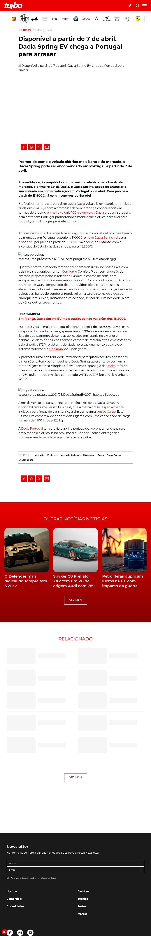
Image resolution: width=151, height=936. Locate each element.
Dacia (81, 203)
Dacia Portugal (32, 428)
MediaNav (56, 349)
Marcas (82, 914)
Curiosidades (15, 906)
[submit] (141, 870)
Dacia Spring (114, 455)
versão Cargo (106, 411)
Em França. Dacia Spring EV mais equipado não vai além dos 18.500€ (72, 318)
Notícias (24, 30)
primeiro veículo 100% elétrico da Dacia (75, 212)
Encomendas (25, 460)
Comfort (68, 271)
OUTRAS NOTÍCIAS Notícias (75, 519)
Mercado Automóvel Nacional (77, 455)
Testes (82, 906)
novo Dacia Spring (100, 237)
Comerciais (14, 898)
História (12, 891)
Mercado (39, 455)
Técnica (83, 898)
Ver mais (75, 600)
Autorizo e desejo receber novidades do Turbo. (34, 878)
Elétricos (52, 455)
